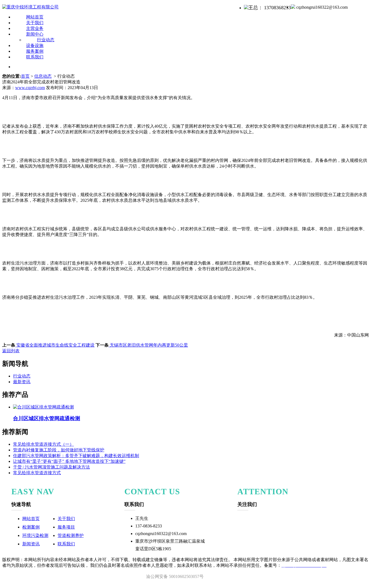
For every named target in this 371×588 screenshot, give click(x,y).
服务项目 (66, 527)
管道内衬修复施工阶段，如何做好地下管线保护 (58, 450)
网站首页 (31, 518)
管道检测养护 (71, 535)
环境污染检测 (35, 535)
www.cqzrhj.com (30, 87)
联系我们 (34, 57)
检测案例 (31, 527)
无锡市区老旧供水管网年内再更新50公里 (148, 345)
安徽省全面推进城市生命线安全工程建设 (55, 345)
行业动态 (21, 376)
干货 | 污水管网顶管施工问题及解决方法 (51, 467)
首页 (25, 76)
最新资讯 (21, 381)
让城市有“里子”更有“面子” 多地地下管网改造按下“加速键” (69, 461)
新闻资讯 (31, 544)
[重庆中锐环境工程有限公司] (30, 7)
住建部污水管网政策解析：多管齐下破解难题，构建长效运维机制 (76, 455)
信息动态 (43, 76)
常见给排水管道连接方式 (37, 472)
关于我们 (66, 518)
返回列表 (11, 350)
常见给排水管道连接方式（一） (43, 444)
